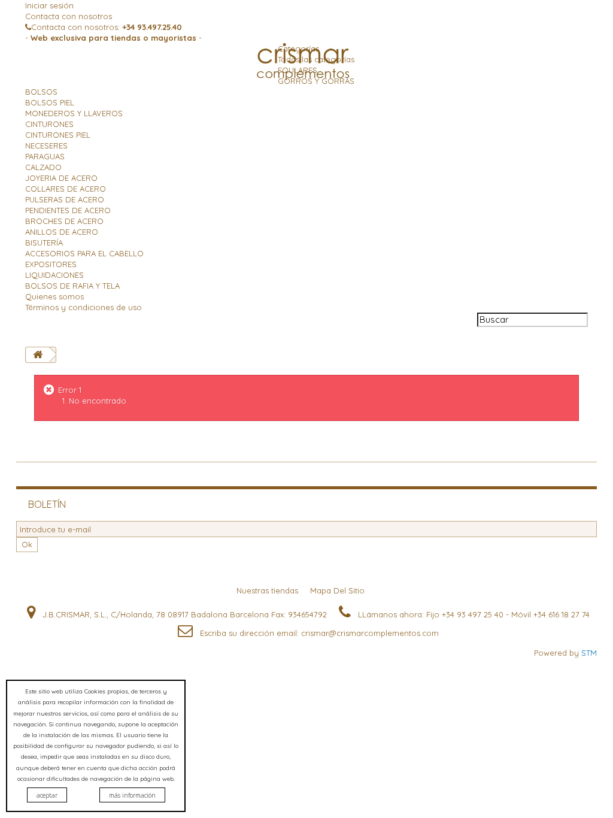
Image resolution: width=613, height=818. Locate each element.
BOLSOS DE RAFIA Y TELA (72, 285)
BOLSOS (41, 91)
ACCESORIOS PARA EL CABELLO (84, 253)
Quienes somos (54, 296)
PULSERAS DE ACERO (64, 199)
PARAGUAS (45, 156)
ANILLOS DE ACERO (61, 232)
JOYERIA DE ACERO (61, 178)
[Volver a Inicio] (37, 354)
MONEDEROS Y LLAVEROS (74, 113)
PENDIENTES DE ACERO (68, 210)
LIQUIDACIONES (54, 275)
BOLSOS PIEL (49, 102)
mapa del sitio (338, 590)
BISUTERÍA (44, 242)
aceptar (47, 795)
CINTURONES (49, 124)
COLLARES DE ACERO (65, 188)
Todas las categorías (316, 59)
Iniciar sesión (49, 5)
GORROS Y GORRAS (316, 81)
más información (132, 795)
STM (589, 653)
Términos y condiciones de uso (83, 307)
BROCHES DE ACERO (64, 221)
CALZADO (43, 167)
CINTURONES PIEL (57, 135)
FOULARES (297, 70)
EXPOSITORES (51, 264)
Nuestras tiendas (268, 590)
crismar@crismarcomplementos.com (370, 633)
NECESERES (46, 145)
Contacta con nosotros (68, 16)
